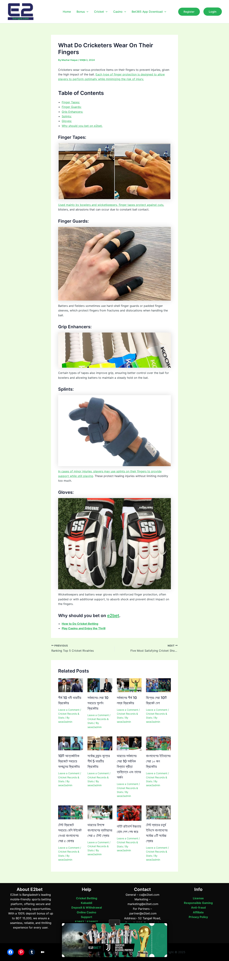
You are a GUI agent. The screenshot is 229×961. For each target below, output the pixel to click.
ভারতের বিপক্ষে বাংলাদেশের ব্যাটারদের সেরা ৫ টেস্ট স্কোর (99, 830)
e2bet (113, 615)
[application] (86, 11)
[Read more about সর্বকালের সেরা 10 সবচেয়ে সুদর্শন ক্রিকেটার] (99, 685)
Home (67, 11)
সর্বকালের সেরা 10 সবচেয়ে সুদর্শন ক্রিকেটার (97, 703)
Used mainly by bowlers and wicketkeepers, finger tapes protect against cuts (110, 205)
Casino (118, 11)
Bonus (81, 11)
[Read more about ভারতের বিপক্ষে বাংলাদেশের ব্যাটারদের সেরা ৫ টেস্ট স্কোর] (99, 812)
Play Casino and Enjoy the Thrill (83, 628)
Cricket (99, 11)
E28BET (92, 922)
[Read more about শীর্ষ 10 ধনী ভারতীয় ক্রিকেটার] (70, 685)
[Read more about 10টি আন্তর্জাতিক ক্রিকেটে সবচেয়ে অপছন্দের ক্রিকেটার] (70, 743)
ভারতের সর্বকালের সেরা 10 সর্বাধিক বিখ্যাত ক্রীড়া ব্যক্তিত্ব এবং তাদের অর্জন (129, 766)
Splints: (67, 116)
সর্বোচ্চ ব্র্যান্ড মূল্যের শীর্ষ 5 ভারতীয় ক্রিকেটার (98, 761)
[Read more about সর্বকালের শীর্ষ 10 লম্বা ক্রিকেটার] (129, 685)
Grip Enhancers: (72, 111)
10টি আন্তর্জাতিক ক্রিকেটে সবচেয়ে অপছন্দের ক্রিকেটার (69, 761)
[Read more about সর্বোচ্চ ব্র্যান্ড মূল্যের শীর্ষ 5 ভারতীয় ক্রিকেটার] (99, 743)
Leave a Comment (68, 709)
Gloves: (67, 121)
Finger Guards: (71, 107)
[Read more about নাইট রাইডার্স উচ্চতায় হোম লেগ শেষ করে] (129, 813)
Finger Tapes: (71, 102)
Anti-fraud (198, 907)
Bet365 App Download (147, 11)
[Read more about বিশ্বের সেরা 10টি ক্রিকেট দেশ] (158, 685)
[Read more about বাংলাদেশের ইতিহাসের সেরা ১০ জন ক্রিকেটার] (158, 743)
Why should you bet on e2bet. (82, 126)
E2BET (79, 922)
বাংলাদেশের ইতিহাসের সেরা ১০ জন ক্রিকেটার (158, 761)
